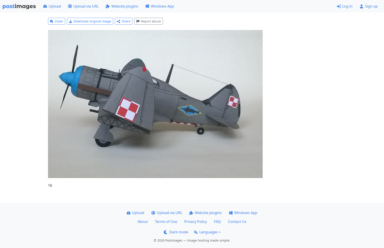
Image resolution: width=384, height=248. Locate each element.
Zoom (59, 21)
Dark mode (178, 232)
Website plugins (124, 6)
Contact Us (237, 221)
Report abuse (151, 21)
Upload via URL (86, 6)
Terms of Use (166, 221)
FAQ (217, 221)
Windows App (162, 6)
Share (126, 21)
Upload (55, 6)
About (143, 221)
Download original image (92, 21)
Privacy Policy (195, 221)
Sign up (371, 6)
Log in (347, 6)
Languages (208, 232)
